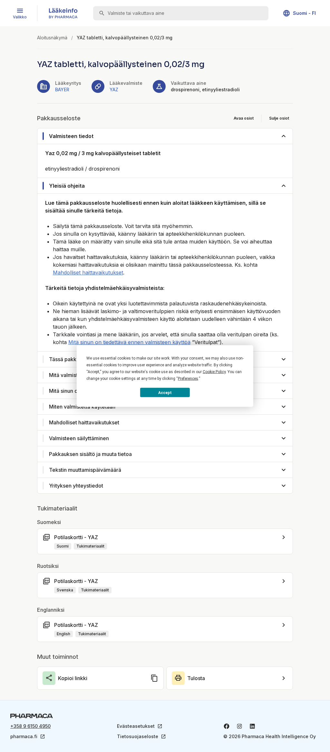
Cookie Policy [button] (214, 372)
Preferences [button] (188, 378)
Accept (165, 392)
